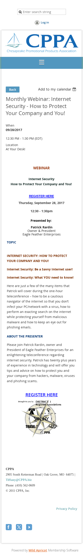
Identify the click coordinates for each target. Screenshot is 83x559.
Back (12, 89)
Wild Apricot (38, 550)
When (10, 125)
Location (12, 145)
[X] (19, 527)
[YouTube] (29, 527)
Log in (45, 22)
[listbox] (57, 89)
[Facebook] (9, 527)
